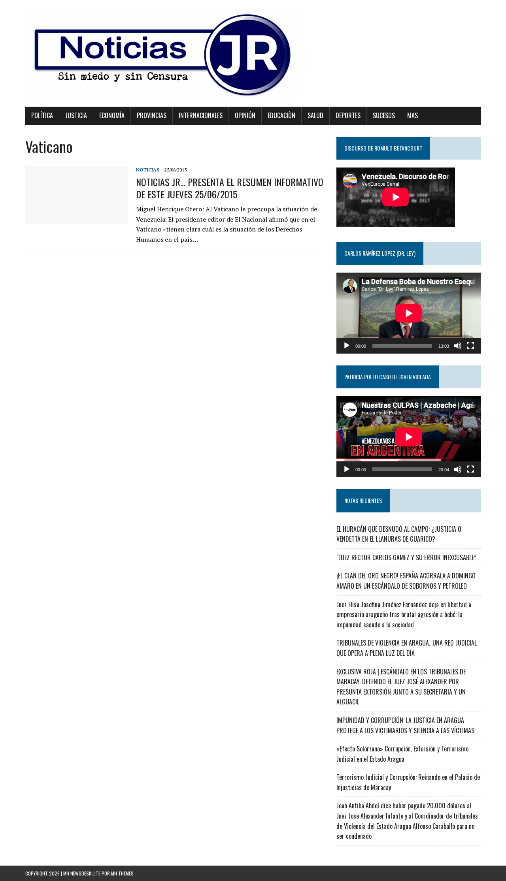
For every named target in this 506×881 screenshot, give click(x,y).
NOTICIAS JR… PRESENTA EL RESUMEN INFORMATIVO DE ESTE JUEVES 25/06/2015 (229, 188)
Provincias (151, 115)
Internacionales (201, 115)
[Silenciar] (458, 346)
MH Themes (122, 873)
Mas (412, 115)
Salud (315, 115)
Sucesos (384, 115)
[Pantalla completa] (470, 346)
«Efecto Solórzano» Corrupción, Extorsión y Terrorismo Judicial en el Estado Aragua (402, 754)
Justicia (76, 115)
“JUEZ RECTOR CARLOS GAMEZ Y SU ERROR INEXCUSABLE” (406, 557)
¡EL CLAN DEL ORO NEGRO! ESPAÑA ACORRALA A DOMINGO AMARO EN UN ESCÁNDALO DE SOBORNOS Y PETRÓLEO (406, 581)
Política (42, 115)
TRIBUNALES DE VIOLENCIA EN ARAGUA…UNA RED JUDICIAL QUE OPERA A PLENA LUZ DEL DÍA (406, 648)
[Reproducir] (347, 346)
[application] (408, 313)
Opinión (245, 115)
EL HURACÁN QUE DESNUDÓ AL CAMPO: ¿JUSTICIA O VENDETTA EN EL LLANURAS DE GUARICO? (398, 534)
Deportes (348, 115)
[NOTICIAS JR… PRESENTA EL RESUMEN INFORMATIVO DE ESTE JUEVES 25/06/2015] (76, 218)
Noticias (147, 170)
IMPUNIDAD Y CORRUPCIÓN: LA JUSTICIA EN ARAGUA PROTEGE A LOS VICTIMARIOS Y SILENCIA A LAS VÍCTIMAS (405, 725)
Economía (112, 115)
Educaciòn (281, 115)
